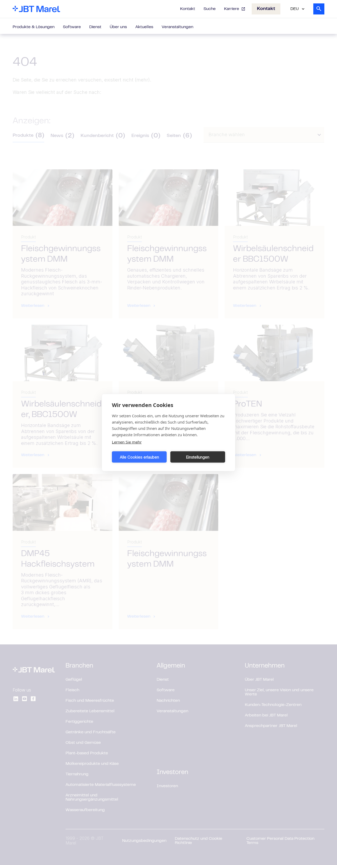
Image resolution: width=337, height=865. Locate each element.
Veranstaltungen (177, 27)
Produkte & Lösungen (33, 27)
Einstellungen (197, 456)
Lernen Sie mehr (127, 442)
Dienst (95, 27)
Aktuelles (144, 27)
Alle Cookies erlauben (139, 456)
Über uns (118, 27)
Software (72, 27)
